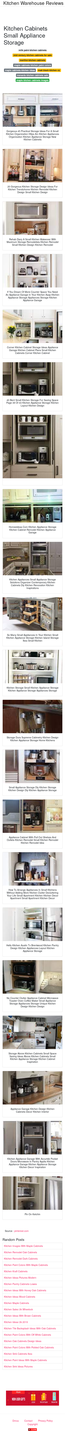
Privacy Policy (45, 1420)
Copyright (33, 1424)
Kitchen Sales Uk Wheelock (18, 1309)
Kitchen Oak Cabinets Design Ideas (22, 1341)
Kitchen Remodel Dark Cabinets (21, 1258)
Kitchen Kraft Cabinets (16, 1271)
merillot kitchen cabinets (32, 60)
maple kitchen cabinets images (32, 80)
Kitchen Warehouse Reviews (33, 3)
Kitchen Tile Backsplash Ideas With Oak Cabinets (30, 1328)
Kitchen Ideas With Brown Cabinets (22, 1315)
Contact (28, 1420)
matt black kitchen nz (49, 70)
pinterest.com (21, 1231)
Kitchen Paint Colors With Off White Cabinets (27, 1334)
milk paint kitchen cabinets (32, 50)
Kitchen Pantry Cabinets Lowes (20, 1284)
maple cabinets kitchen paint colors (32, 65)
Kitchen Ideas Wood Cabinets (19, 1296)
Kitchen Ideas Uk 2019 (16, 1322)
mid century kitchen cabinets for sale (33, 55)
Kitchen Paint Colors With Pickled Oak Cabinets (29, 1347)
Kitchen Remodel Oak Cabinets (20, 1252)
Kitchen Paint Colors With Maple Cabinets (26, 1265)
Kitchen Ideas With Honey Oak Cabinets (25, 1290)
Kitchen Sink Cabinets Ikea (18, 1353)
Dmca (15, 1420)
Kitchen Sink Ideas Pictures (18, 1366)
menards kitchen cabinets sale (32, 75)
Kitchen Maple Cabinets (16, 1303)
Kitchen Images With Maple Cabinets (23, 1246)
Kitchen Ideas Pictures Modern (20, 1277)
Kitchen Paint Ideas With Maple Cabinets (25, 1360)
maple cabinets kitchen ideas (20, 70)
